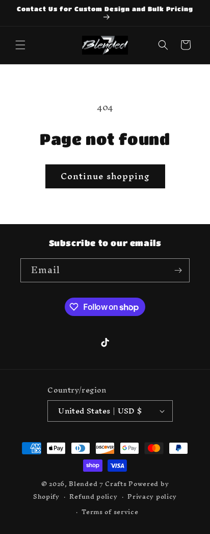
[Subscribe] (178, 270)
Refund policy (93, 496)
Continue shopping (105, 176)
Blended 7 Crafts (97, 483)
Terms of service (110, 511)
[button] (20, 45)
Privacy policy (152, 496)
